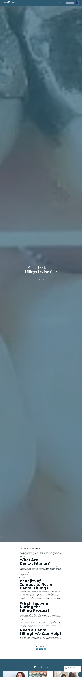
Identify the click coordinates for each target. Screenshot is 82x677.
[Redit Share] (42, 649)
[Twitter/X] (45, 649)
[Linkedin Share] (40, 649)
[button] (30, 3)
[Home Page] (9, 3)
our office (53, 638)
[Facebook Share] (37, 649)
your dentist (26, 614)
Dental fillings (23, 552)
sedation (46, 619)
